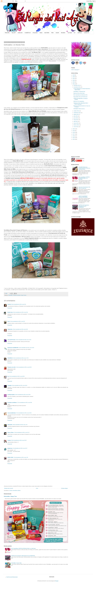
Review (25, 295)
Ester (9, 321)
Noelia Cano (10, 312)
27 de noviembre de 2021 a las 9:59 (24, 402)
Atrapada (9, 385)
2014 (74, 139)
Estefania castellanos (12, 402)
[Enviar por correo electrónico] (10, 293)
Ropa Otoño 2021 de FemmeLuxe (80, 96)
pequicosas (10, 448)
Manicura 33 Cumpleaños (79, 101)
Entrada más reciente (8, 488)
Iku (8, 376)
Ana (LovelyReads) (12, 412)
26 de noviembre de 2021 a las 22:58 (22, 394)
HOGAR (57, 32)
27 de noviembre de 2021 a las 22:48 (23, 412)
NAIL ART (14, 32)
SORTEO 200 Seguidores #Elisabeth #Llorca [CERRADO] (23, 555)
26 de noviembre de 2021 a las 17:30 (20, 358)
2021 (74, 83)
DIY (74, 32)
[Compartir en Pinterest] (16, 293)
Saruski (9, 304)
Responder (10, 308)
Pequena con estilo (12, 367)
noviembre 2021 (77, 87)
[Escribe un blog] (12, 293)
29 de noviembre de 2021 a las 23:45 (18, 440)
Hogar (22, 295)
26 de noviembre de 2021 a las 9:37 (17, 321)
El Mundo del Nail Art (16, 295)
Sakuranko (10, 424)
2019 (74, 130)
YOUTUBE (69, 32)
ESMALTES (20, 32)
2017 (74, 134)
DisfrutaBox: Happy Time (10, 496)
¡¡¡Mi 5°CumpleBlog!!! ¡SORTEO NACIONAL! (83, 197)
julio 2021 (76, 116)
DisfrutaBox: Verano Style (16, 563)
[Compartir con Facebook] (15, 293)
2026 (74, 75)
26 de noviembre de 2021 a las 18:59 (16, 376)
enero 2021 (76, 126)
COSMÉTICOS (28, 32)
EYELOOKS (35, 32)
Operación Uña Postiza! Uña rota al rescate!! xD (84, 188)
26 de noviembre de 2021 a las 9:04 (18, 304)
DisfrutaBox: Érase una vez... (79, 108)
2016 (74, 135)
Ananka (9, 440)
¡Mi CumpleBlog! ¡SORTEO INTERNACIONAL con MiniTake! (23, 548)
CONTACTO (86, 32)
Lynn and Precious (11, 339)
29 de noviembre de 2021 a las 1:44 (20, 424)
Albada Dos (10, 329)
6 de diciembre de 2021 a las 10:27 (20, 448)
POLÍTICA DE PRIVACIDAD (12, 577)
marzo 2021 (76, 123)
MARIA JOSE (10, 457)
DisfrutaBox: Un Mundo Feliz (79, 91)
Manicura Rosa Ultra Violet (79, 93)
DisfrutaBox (10, 295)
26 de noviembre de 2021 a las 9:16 (20, 312)
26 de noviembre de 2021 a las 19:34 (19, 385)
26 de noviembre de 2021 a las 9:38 (20, 329)
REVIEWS (63, 32)
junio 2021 (76, 117)
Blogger (56, 580)
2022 (74, 82)
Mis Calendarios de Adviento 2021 (81, 94)
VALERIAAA (10, 358)
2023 (74, 80)
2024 (74, 78)
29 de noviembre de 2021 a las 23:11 (21, 432)
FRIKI (52, 32)
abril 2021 (76, 121)
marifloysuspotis (11, 394)
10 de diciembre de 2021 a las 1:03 (21, 457)
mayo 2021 (76, 119)
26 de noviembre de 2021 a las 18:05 (24, 367)
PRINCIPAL (7, 32)
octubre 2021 (76, 110)
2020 (74, 128)
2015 (74, 137)
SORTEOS (79, 32)
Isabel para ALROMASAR (13, 347)
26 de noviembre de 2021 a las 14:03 (23, 339)
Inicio (37, 488)
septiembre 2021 (77, 112)
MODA (41, 32)
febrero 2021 (76, 124)
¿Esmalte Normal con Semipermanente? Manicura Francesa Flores (84, 168)
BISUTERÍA (46, 32)
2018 (74, 132)
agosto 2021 (76, 114)
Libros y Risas (11, 432)
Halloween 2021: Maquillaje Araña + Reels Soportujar (81, 104)
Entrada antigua (64, 488)
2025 (74, 76)
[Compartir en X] (13, 293)
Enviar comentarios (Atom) (15, 490)
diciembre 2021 (77, 85)
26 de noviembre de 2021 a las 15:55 (26, 347)
